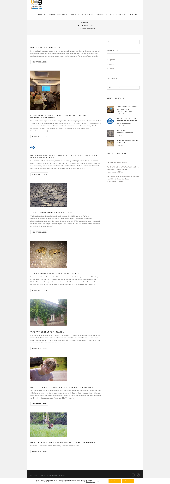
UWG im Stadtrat (87, 14)
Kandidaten (74, 14)
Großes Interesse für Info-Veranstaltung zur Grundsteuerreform (58, 117)
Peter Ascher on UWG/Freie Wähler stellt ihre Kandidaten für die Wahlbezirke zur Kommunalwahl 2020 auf (123, 179)
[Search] (138, 42)
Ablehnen (128, 481)
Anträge (111, 68)
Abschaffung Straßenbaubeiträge (51, 213)
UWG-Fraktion (102, 14)
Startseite (42, 14)
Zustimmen (114, 481)
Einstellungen (90, 482)
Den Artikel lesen (40, 62)
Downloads (120, 14)
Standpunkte (62, 14)
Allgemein (112, 60)
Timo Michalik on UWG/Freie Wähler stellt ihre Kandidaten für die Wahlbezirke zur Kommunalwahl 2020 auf (123, 169)
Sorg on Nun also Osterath (118, 162)
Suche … (135, 14)
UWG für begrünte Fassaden (47, 332)
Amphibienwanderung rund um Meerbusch (55, 274)
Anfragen (111, 64)
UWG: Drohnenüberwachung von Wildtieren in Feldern (62, 442)
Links (112, 14)
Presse (52, 14)
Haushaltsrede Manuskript (46, 48)
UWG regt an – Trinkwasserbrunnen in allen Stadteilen (63, 387)
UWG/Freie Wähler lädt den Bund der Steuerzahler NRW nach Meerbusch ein (63, 157)
